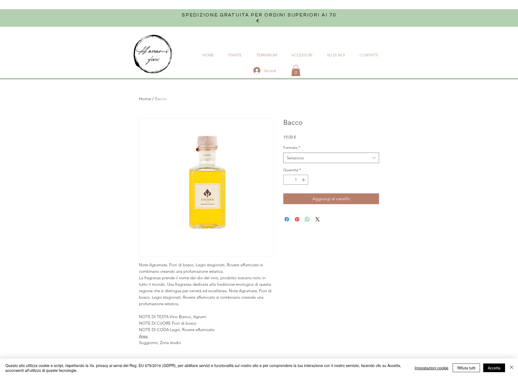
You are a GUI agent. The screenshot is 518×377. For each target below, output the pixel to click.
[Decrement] (287, 179)
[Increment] (304, 179)
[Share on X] (317, 219)
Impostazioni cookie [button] (431, 368)
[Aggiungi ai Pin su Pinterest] (297, 219)
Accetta (494, 368)
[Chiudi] (511, 368)
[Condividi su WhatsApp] (307, 219)
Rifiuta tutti (466, 368)
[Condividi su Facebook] (287, 219)
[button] (296, 70)
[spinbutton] (296, 179)
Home (145, 98)
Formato (291, 147)
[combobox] (331, 158)
